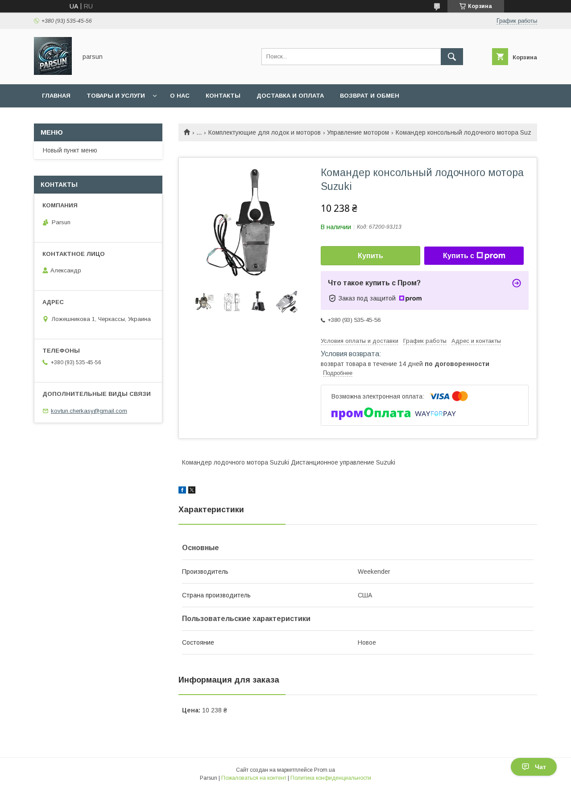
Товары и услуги (116, 95)
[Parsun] (53, 72)
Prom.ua (324, 770)
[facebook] (182, 491)
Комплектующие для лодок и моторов (264, 132)
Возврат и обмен (369, 95)
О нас (180, 95)
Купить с (458, 255)
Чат (540, 766)
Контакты (223, 95)
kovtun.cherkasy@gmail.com (89, 410)
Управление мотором (358, 132)
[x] (191, 491)
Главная (56, 95)
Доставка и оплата (290, 95)
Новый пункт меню (70, 150)
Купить (370, 255)
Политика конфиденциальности (330, 778)
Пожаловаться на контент (253, 778)
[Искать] (452, 56)
